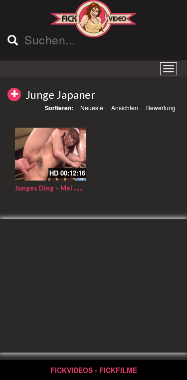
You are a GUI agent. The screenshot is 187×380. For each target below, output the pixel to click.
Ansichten (124, 107)
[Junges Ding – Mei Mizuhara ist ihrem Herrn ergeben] (50, 154)
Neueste (91, 107)
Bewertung (161, 107)
